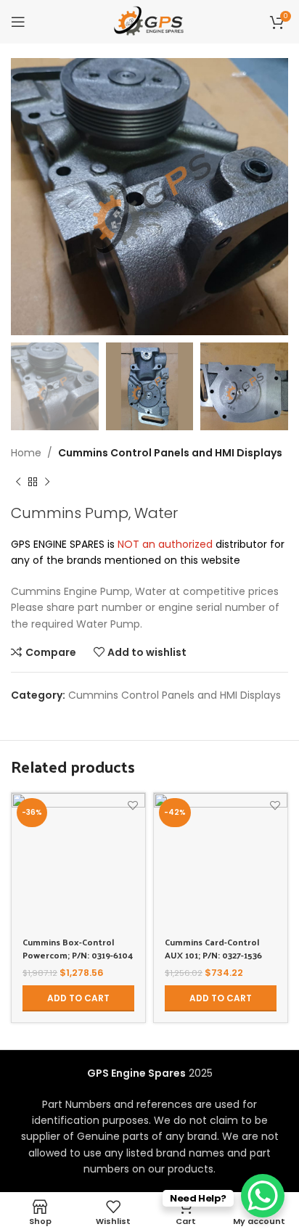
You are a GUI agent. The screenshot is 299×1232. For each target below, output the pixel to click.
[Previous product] (18, 482)
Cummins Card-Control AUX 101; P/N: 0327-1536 (213, 948)
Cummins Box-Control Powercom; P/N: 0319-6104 (77, 948)
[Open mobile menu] (18, 21)
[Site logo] (149, 21)
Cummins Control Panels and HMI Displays (170, 452)
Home (26, 452)
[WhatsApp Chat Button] (262, 1195)
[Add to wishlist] (132, 805)
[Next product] (47, 482)
